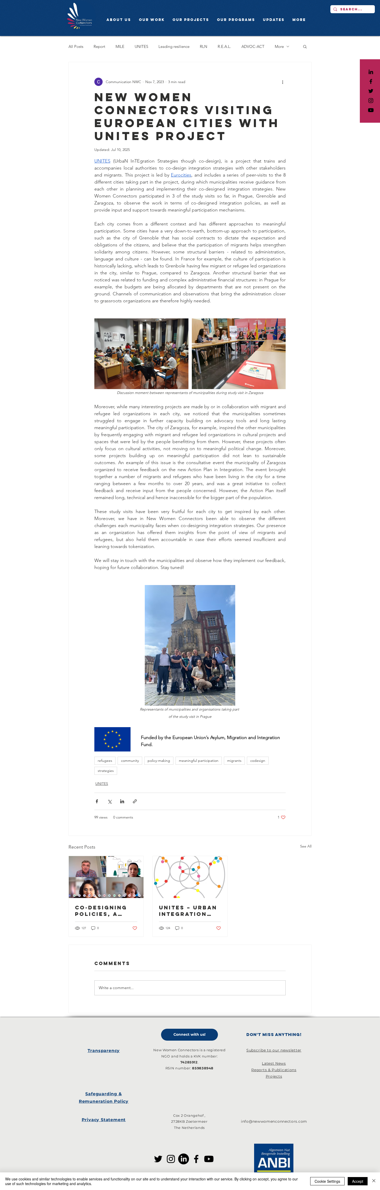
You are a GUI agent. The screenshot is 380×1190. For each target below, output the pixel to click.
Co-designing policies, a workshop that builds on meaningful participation (105, 910)
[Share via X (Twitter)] (109, 801)
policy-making (159, 760)
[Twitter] (158, 1159)
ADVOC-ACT (252, 46)
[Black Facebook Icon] (371, 81)
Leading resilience (173, 46)
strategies (106, 770)
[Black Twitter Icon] (371, 91)
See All (305, 846)
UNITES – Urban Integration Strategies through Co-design (188, 910)
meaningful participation (198, 760)
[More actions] (282, 82)
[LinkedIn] (371, 72)
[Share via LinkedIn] (122, 801)
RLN (203, 46)
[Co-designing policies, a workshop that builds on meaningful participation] (106, 877)
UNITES (141, 46)
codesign (257, 760)
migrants (234, 760)
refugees (105, 760)
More (279, 46)
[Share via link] (134, 801)
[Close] (374, 1181)
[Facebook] (196, 1159)
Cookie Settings (327, 1181)
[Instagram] (170, 1159)
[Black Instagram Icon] (371, 100)
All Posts (76, 46)
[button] (304, 46)
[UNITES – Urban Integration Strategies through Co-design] (190, 877)
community (130, 760)
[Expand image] (141, 353)
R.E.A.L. (224, 46)
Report (99, 46)
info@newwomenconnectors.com (274, 1121)
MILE (120, 46)
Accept (357, 1181)
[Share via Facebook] (96, 801)
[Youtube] (371, 110)
